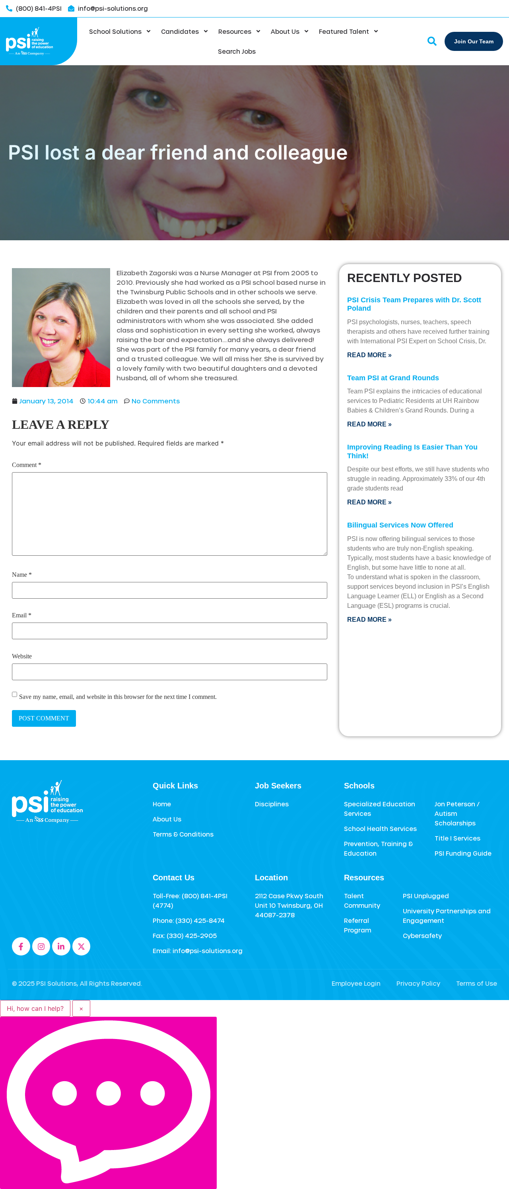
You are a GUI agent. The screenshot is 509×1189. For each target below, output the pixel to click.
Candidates (180, 31)
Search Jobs (237, 51)
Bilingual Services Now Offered (400, 525)
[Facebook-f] (21, 946)
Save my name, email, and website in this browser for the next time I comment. (118, 697)
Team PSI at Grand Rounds (393, 378)
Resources (234, 31)
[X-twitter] (81, 946)
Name (22, 575)
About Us (285, 31)
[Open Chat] (108, 1103)
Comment (26, 465)
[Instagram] (41, 946)
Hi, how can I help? (35, 1008)
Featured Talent (344, 31)
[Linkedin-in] (61, 946)
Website (22, 656)
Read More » (369, 355)
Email (21, 615)
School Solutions (115, 31)
